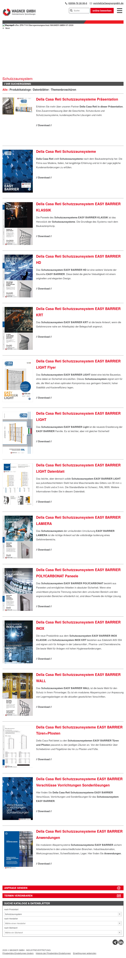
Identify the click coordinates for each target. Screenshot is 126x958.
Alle (5, 90)
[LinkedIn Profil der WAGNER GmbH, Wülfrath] (121, 944)
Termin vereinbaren (18, 895)
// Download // (44, 125)
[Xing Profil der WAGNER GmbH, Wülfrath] (115, 944)
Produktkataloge (20, 90)
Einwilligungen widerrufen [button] (84, 953)
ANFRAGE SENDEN (15, 888)
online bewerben (102, 10)
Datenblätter (41, 90)
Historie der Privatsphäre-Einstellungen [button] (53, 953)
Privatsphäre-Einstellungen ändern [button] (18, 953)
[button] (120, 914)
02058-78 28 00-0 (77, 3)
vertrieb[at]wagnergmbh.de (108, 3)
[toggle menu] (120, 10)
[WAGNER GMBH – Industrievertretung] (18, 15)
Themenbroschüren (63, 90)
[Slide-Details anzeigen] (38, 25)
